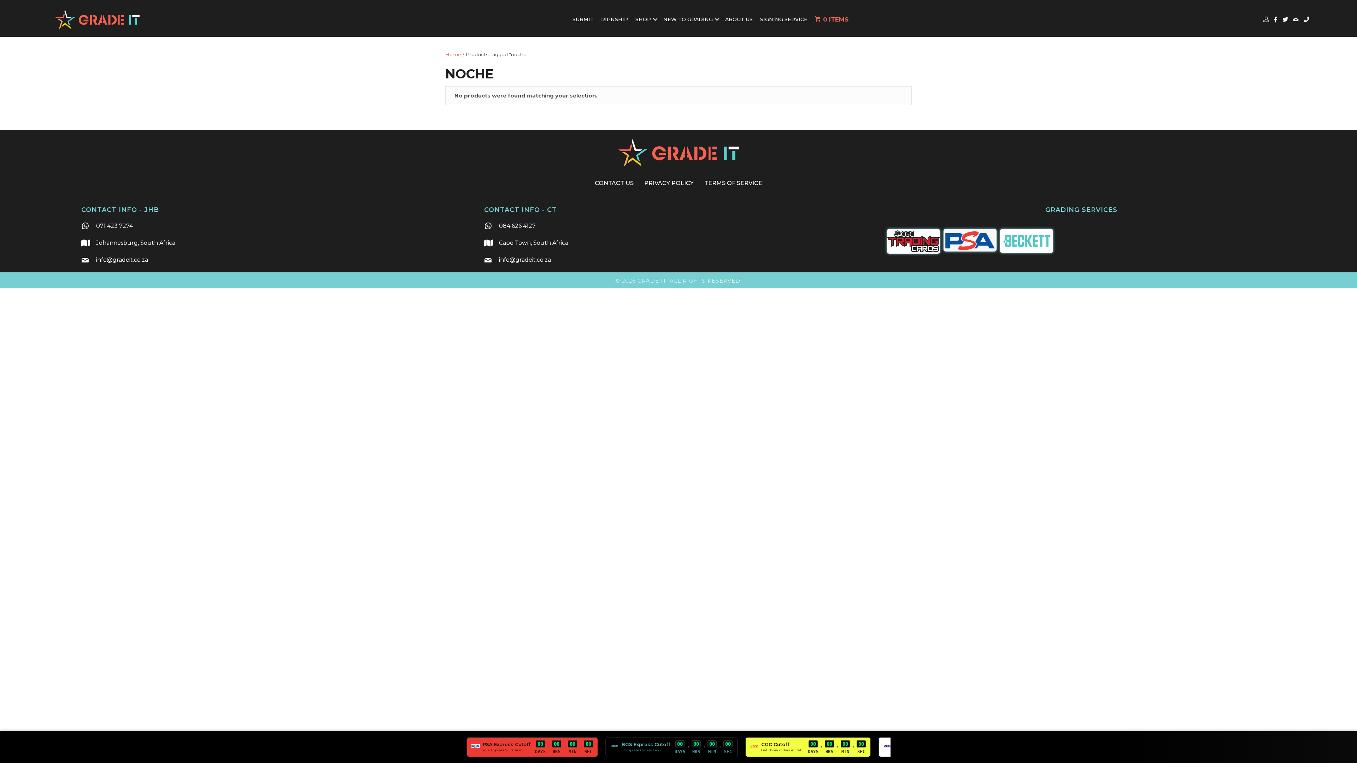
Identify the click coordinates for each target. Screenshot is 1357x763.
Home (453, 54)
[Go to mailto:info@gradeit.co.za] (275, 261)
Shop (643, 19)
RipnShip (614, 19)
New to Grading (688, 19)
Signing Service (783, 19)
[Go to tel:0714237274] (275, 227)
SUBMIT (583, 19)
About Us (739, 19)
